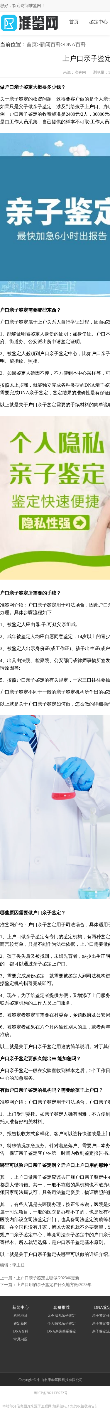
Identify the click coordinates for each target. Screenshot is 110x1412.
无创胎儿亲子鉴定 (62, 1316)
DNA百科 (75, 44)
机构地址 (20, 1316)
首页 (74, 21)
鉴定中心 (98, 21)
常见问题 (20, 1339)
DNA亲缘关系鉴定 (61, 1331)
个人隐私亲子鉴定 (62, 1323)
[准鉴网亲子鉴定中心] (29, 31)
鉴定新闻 (20, 1323)
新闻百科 (50, 44)
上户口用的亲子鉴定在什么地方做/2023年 (54, 1285)
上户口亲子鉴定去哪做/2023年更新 (47, 1278)
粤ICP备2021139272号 (50, 1393)
